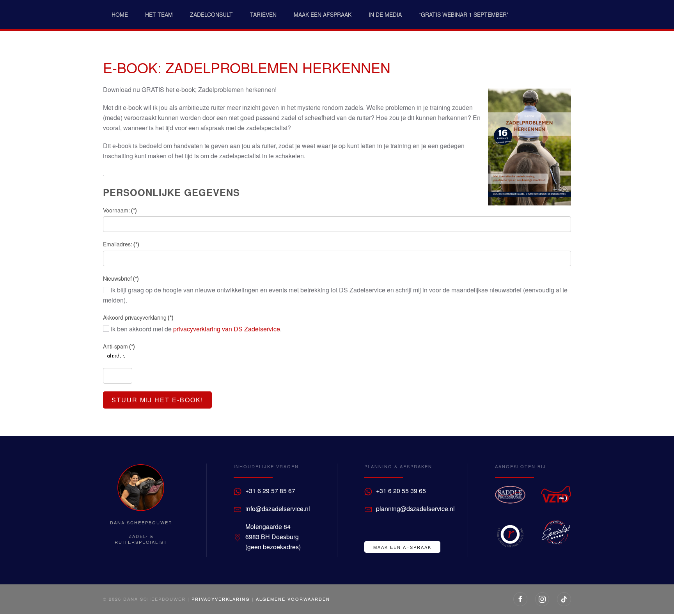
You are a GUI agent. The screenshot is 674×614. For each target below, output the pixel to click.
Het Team (159, 14)
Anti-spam (119, 346)
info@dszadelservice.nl (277, 508)
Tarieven (263, 14)
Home (120, 14)
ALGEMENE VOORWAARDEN (293, 599)
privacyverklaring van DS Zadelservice (226, 328)
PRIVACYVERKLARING (221, 599)
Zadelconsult (211, 14)
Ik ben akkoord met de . (195, 328)
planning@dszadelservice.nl (415, 508)
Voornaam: (120, 210)
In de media (385, 14)
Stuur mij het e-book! (157, 399)
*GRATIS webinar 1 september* (464, 14)
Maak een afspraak (322, 14)
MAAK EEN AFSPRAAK (402, 547)
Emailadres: (121, 244)
